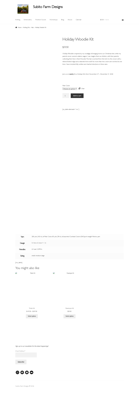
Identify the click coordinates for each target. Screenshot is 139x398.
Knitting (17, 20)
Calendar (78, 20)
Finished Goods (40, 20)
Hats (32, 27)
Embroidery (28, 20)
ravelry (71, 74)
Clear (82, 89)
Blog (62, 20)
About (70, 20)
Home (19, 27)
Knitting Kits (26, 27)
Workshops (53, 20)
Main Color (66, 86)
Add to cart (77, 96)
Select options (32, 316)
